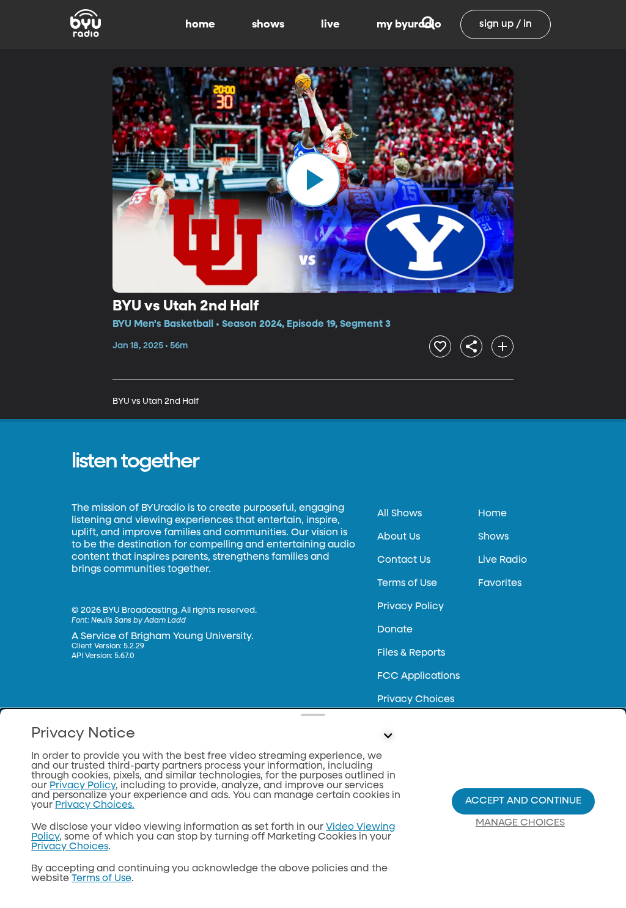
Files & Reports (411, 653)
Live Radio (502, 560)
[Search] (428, 24)
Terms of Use (407, 583)
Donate (395, 630)
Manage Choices (520, 823)
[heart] (440, 346)
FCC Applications (418, 676)
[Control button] (387, 736)
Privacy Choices (415, 700)
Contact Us (403, 560)
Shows (493, 537)
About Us (398, 537)
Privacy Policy (410, 607)
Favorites (499, 583)
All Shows (399, 514)
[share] (471, 346)
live (330, 24)
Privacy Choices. (94, 805)
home (200, 24)
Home (492, 514)
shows (268, 24)
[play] (313, 179)
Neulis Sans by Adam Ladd (138, 620)
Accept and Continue (523, 801)
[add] (503, 346)
